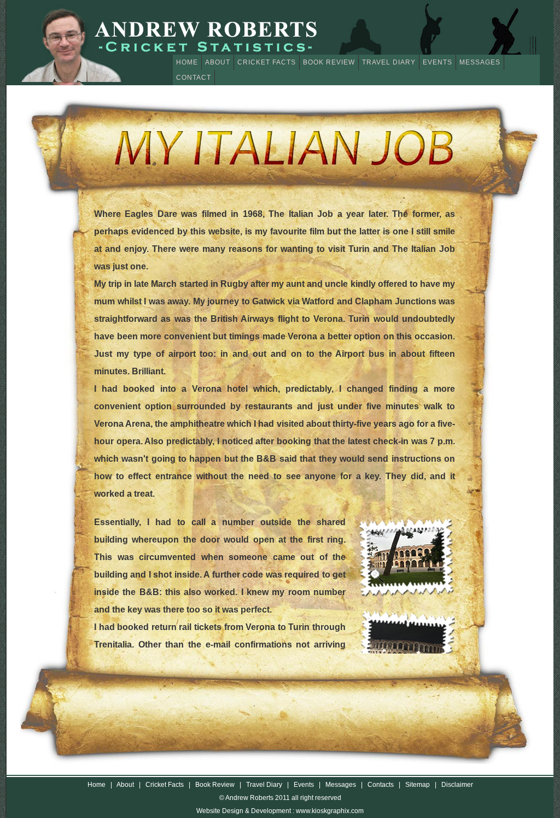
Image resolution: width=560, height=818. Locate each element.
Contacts (381, 784)
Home (187, 62)
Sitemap (417, 784)
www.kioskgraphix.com (330, 811)
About (217, 62)
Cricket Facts (266, 62)
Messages (479, 62)
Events (437, 62)
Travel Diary (389, 62)
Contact (193, 77)
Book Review (329, 62)
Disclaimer (457, 784)
